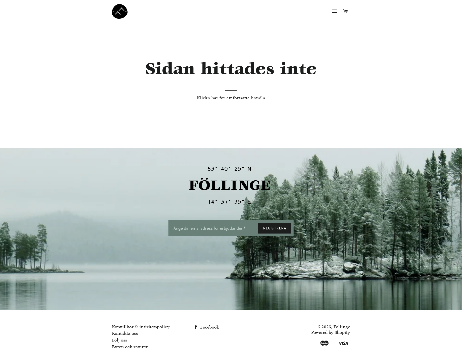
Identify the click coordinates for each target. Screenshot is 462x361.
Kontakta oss (125, 333)
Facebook (209, 327)
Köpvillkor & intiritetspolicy (141, 327)
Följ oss (119, 340)
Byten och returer (130, 347)
